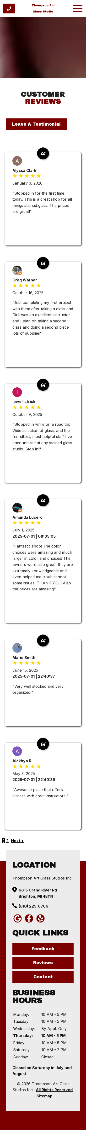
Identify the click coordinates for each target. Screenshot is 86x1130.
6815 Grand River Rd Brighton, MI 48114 (38, 893)
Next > (17, 840)
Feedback (43, 949)
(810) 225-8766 (33, 906)
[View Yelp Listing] (40, 922)
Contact (43, 977)
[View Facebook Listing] (29, 922)
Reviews (43, 963)
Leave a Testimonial (36, 124)
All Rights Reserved (54, 1089)
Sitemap (44, 1096)
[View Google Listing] (17, 922)
